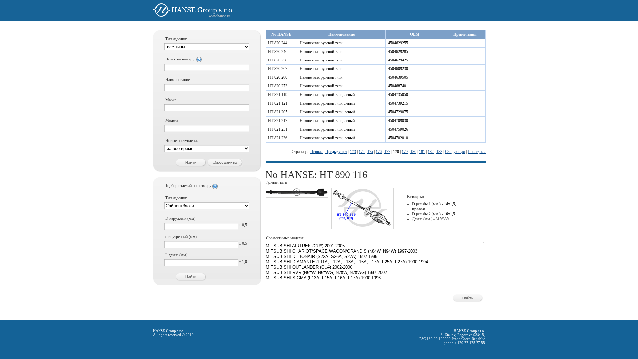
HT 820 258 (277, 60)
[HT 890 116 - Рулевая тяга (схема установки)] (362, 226)
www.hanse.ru (219, 16)
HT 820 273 (277, 86)
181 (422, 151)
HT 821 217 (277, 120)
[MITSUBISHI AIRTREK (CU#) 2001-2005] (375, 246)
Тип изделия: (176, 39)
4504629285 (398, 51)
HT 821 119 (277, 94)
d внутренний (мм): (181, 236)
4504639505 (398, 77)
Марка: (171, 100)
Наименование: (178, 79)
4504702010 (398, 138)
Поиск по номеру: (180, 59)
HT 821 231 (277, 129)
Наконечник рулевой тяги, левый (327, 94)
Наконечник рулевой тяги (321, 43)
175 (370, 151)
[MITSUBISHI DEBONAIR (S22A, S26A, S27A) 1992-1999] (375, 256)
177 (387, 151)
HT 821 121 (277, 103)
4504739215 (398, 103)
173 (353, 151)
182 (431, 151)
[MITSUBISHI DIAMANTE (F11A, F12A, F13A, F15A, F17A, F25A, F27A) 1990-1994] (375, 262)
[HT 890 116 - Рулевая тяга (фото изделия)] (297, 194)
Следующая (455, 151)
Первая (316, 151)
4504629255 (398, 43)
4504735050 (398, 94)
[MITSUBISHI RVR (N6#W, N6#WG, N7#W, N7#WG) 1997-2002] (375, 272)
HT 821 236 (277, 138)
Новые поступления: (182, 140)
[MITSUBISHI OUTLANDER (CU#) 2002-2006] (375, 267)
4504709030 (398, 120)
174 (362, 151)
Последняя (477, 151)
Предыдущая (336, 151)
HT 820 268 (277, 77)
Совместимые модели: (285, 238)
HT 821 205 (277, 112)
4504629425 (398, 60)
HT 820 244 (277, 43)
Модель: (172, 120)
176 (379, 151)
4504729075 (398, 112)
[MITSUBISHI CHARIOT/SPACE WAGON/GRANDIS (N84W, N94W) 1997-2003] (375, 251)
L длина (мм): (176, 255)
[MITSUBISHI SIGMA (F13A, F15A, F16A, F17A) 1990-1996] (375, 278)
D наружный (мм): (180, 218)
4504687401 (398, 86)
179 (405, 151)
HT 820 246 (277, 51)
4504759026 (398, 129)
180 (413, 151)
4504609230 (398, 68)
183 (439, 151)
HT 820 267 (277, 68)
